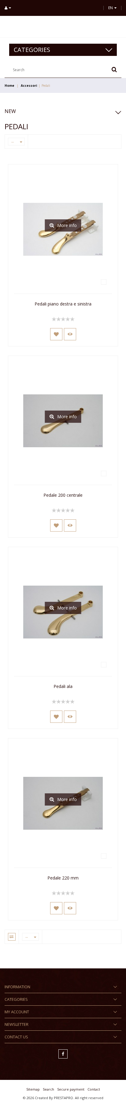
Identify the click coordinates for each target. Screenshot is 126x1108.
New (10, 111)
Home (9, 85)
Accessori (29, 85)
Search (48, 1089)
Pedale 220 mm (63, 878)
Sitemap (33, 1089)
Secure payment (70, 1089)
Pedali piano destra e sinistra (63, 304)
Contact (93, 1089)
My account (17, 1012)
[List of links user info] (10, 8)
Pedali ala (63, 686)
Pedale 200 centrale (63, 495)
